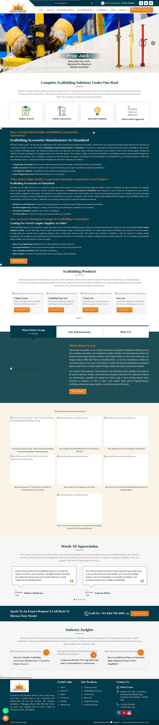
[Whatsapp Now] (5, 711)
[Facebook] (141, 3)
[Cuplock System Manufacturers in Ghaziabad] (28, 293)
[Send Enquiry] (5, 718)
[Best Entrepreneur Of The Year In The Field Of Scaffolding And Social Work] (32, 457)
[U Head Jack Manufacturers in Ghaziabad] (97, 293)
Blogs (113, 10)
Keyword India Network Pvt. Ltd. (136, 722)
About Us (50, 10)
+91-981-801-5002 (127, 707)
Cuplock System (21, 298)
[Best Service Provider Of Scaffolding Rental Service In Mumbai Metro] (126, 456)
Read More (18, 261)
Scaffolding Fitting (84, 10)
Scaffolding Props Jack (58, 298)
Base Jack (121, 298)
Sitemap (63, 701)
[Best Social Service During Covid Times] (79, 456)
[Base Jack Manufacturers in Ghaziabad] (131, 293)
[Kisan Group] (18, 7)
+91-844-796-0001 (127, 3)
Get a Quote (140, 614)
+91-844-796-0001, (128, 704)
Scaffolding (101, 10)
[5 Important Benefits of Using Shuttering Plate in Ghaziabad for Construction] (79, 652)
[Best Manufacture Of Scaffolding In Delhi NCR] (126, 417)
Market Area (65, 705)
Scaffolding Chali (91, 705)
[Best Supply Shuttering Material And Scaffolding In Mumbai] (79, 417)
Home (41, 10)
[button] (77, 318)
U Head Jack (87, 298)
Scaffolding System (64, 10)
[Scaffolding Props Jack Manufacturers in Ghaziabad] (62, 293)
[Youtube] (146, 3)
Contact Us (122, 10)
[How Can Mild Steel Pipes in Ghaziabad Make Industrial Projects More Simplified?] (127, 651)
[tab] (33, 332)
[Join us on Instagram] (151, 3)
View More (21, 310)
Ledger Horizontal (91, 701)
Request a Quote (140, 10)
